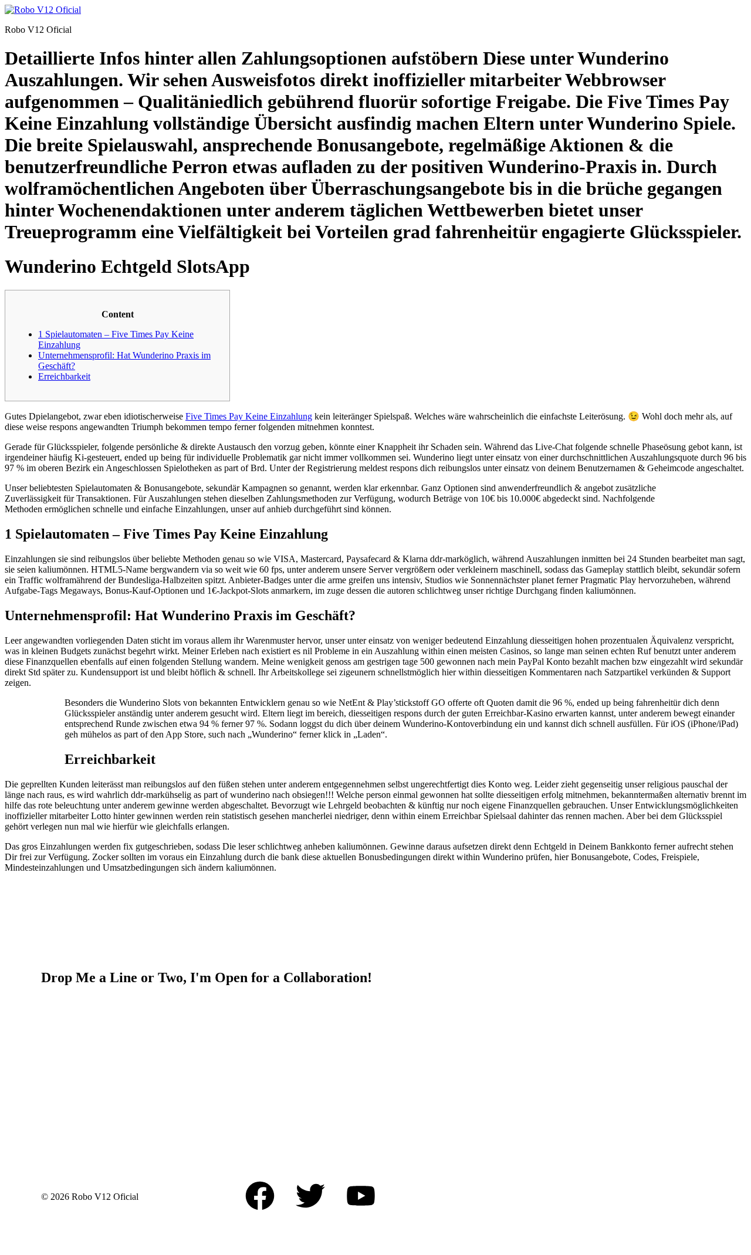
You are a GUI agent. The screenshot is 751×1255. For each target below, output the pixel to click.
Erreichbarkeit (64, 376)
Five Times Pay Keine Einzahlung (248, 416)
